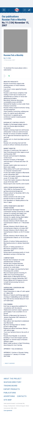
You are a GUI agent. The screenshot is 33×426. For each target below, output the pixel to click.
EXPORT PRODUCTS (12, 389)
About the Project (13, 379)
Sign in (29, 10)
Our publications (10, 16)
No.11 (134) (7, 58)
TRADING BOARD (10, 386)
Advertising (9, 396)
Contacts (21, 396)
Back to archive (10, 363)
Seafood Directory (12, 382)
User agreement (8, 410)
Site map (8, 400)
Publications (10, 393)
